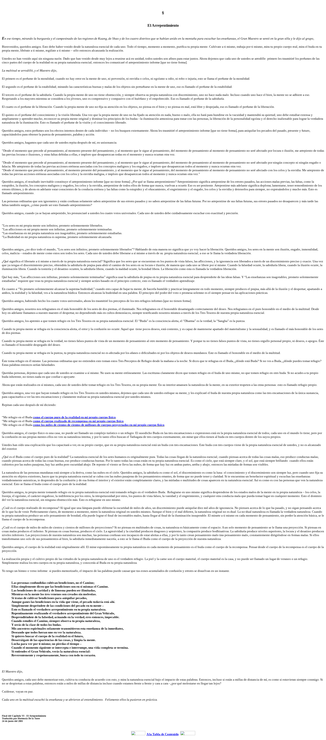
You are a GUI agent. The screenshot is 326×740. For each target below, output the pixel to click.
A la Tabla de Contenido (163, 734)
